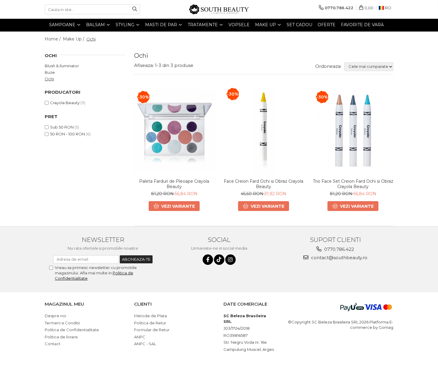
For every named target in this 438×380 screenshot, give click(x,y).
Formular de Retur (152, 329)
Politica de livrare (61, 336)
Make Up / (74, 39)
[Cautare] (134, 9)
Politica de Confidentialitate (72, 329)
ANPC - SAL (145, 343)
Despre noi (55, 315)
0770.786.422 (338, 249)
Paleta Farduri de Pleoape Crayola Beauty (174, 184)
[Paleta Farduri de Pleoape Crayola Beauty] (174, 131)
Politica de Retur (150, 322)
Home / (53, 39)
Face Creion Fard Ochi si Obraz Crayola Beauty (263, 184)
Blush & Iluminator (62, 65)
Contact (52, 343)
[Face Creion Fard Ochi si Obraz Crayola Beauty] (263, 131)
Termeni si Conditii (62, 322)
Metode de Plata (150, 315)
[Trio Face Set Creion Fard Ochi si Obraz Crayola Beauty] (353, 131)
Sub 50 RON (62, 127)
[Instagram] (230, 259)
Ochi (49, 78)
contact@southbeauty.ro (338, 257)
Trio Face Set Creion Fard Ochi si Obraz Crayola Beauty (353, 184)
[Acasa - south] (219, 9)
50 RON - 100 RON (67, 134)
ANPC (139, 336)
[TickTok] (219, 259)
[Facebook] (208, 259)
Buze (50, 72)
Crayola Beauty (65, 102)
